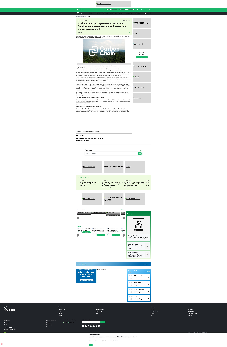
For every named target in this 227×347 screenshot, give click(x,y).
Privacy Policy (49, 324)
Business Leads (191, 311)
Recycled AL (129, 13)
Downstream (113, 13)
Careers (60, 313)
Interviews (190, 315)
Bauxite (91, 13)
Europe (97, 131)
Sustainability (137, 13)
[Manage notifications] (2, 344)
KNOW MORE (142, 57)
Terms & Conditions (8, 327)
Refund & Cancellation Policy (9, 329)
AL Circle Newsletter (86, 320)
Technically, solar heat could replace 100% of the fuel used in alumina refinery (135, 247)
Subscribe (103, 321)
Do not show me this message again (96, 343)
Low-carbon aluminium (88, 131)
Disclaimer (6, 324)
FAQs (97, 313)
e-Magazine (190, 309)
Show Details (116, 340)
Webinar (60, 315)
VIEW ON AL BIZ (146, 264)
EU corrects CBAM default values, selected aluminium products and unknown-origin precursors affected (116, 185)
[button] (81, 237)
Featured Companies (192, 313)
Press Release (7, 320)
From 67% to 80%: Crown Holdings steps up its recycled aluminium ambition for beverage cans (138, 184)
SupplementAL (147, 13)
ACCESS (87, 237)
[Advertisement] (104, 121)
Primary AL (105, 13)
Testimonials (48, 322)
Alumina (98, 13)
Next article (79, 135)
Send (140, 153)
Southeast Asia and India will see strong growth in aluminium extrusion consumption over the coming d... (138, 238)
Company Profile (62, 309)
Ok (90, 345)
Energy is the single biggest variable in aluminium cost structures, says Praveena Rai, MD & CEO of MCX (135, 255)
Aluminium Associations (51, 320)
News (152, 309)
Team (60, 311)
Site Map (48, 326)
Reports (153, 313)
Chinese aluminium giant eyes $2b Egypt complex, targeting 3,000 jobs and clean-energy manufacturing (94, 185)
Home (77, 16)
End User (121, 13)
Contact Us (6, 322)
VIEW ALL (123, 209)
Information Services (100, 309)
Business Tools (99, 311)
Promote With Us (154, 311)
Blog (152, 315)
